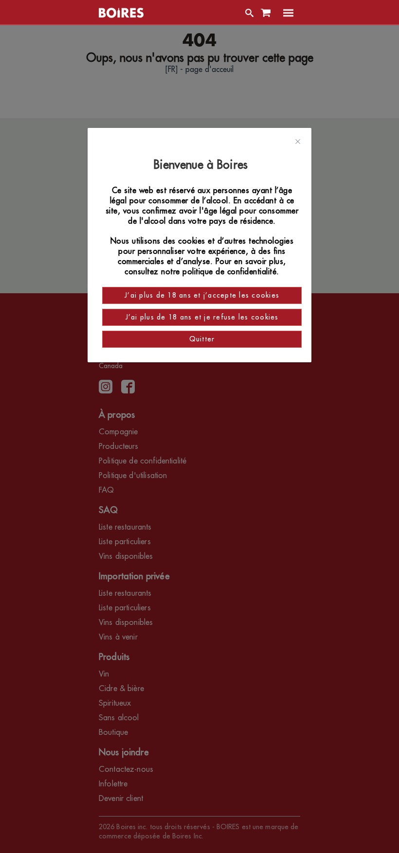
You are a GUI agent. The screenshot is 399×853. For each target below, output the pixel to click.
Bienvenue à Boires (202, 165)
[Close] (298, 142)
